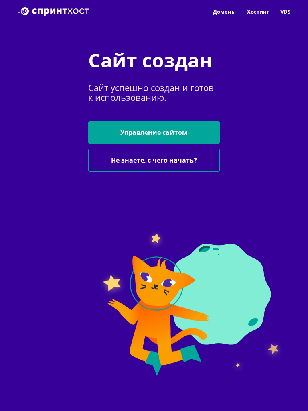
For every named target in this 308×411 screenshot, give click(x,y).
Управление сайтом (154, 132)
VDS (285, 11)
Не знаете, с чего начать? (154, 160)
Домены (224, 11)
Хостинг (258, 11)
